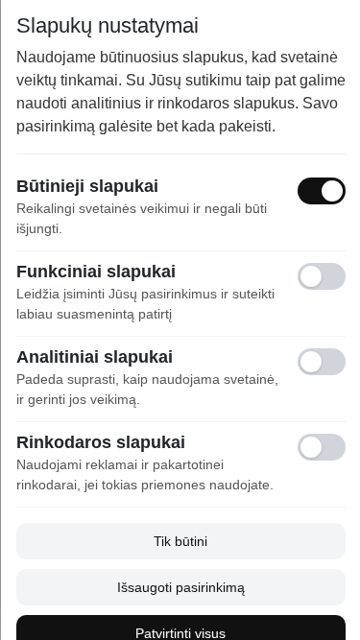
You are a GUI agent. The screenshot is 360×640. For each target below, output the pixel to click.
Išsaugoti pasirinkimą (180, 587)
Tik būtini (180, 541)
